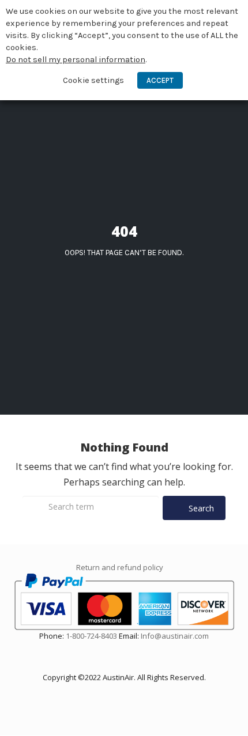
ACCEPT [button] (160, 80)
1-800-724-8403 (91, 636)
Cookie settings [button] (93, 80)
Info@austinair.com (175, 636)
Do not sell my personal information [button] (75, 60)
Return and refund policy (119, 567)
